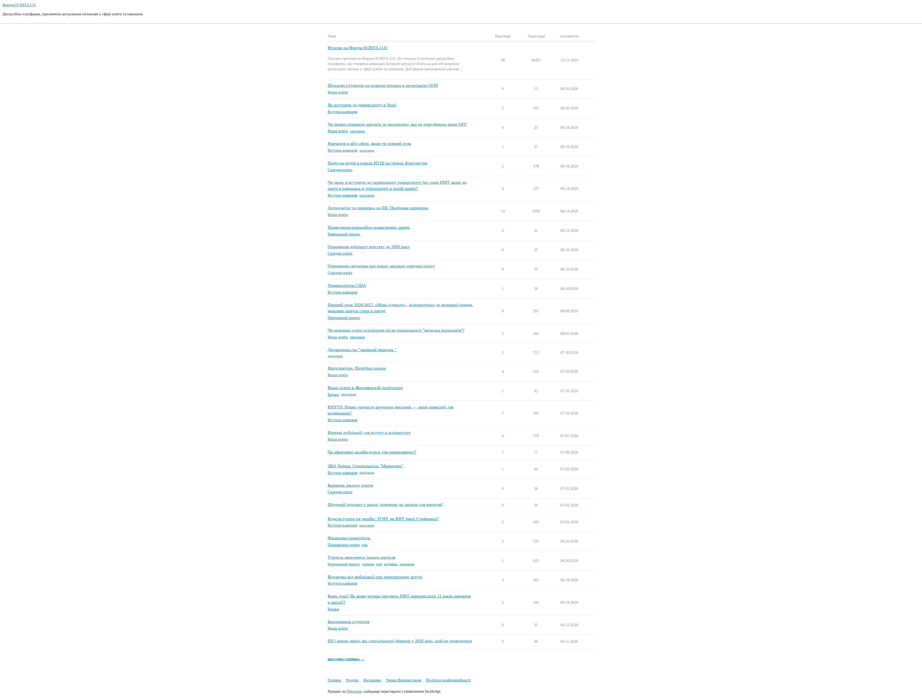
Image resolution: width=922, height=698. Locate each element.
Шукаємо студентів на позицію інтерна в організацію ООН (383, 85)
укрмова (368, 564)
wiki (365, 545)
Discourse (354, 691)
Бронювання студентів (349, 621)
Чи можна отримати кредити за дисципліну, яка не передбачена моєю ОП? (397, 124)
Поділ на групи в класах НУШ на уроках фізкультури (377, 163)
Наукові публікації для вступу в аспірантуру (369, 432)
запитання (357, 131)
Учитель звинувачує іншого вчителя (361, 557)
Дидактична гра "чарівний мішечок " (362, 349)
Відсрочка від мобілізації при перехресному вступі (375, 576)
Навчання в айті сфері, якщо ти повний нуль (369, 143)
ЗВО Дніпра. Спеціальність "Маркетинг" (366, 465)
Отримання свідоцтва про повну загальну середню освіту (381, 266)
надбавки (390, 564)
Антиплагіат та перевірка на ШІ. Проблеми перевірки (378, 207)
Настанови (372, 680)
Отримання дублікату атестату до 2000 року (369, 246)
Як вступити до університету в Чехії (362, 104)
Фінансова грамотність (349, 538)
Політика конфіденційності (448, 680)
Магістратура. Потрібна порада (357, 368)
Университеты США (347, 285)
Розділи (352, 680)
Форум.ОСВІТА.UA (19, 5)
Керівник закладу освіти (350, 485)
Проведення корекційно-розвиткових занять (369, 227)
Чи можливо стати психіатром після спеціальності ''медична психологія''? (396, 330)
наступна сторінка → (346, 659)
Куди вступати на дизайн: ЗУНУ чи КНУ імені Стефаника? (383, 518)
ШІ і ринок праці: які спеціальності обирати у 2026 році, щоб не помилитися (400, 640)
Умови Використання (403, 680)
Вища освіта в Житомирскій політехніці (365, 387)
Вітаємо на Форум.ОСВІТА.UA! (358, 47)
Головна (334, 680)
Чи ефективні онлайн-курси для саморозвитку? (372, 452)
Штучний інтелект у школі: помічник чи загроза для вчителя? (385, 504)
